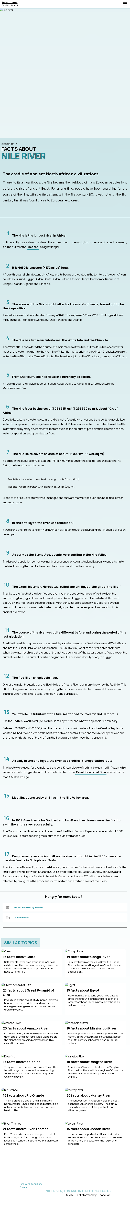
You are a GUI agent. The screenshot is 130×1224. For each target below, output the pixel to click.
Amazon (33, 247)
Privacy (23, 1187)
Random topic (21, 917)
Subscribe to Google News (28, 907)
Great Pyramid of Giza (91, 772)
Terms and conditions (30, 1183)
